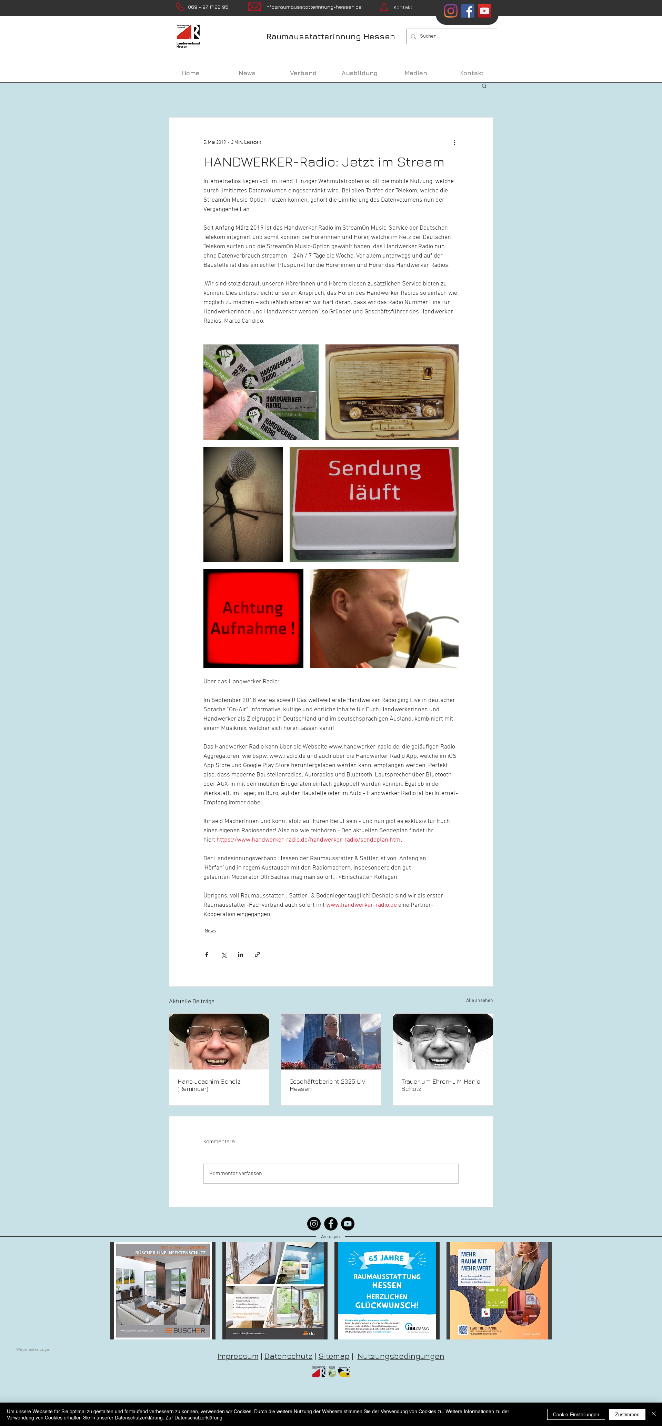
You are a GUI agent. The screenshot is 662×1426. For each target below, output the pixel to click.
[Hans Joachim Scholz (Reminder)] (219, 1042)
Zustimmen (627, 1414)
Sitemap (334, 1355)
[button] (484, 85)
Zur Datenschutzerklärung (194, 1417)
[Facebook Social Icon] (467, 11)
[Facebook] (331, 1224)
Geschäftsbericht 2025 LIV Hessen (327, 1085)
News (210, 931)
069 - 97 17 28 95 (208, 7)
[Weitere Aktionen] (454, 142)
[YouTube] (347, 1224)
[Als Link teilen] (257, 954)
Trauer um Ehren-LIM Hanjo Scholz (440, 1085)
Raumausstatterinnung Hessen (331, 36)
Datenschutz (288, 1355)
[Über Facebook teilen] (206, 954)
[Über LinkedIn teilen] (240, 954)
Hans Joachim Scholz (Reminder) (209, 1085)
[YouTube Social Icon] (484, 11)
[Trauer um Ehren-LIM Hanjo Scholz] (443, 1042)
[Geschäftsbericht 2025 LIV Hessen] (331, 1042)
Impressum (238, 1355)
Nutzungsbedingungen (401, 1355)
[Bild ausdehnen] (261, 392)
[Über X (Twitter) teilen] (223, 954)
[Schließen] (654, 1414)
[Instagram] (451, 11)
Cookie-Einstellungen (576, 1414)
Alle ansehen (479, 1001)
